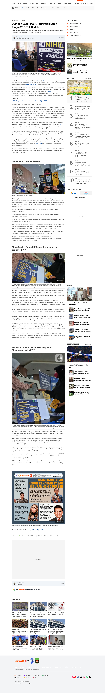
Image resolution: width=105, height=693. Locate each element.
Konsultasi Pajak (52, 7)
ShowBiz (31, 4)
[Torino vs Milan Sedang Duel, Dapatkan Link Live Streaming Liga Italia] (71, 372)
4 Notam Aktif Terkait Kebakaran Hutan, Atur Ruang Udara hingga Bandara (81, 154)
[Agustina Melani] (14, 38)
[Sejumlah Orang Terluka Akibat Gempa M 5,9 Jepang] (79, 294)
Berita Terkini (73, 344)
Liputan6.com (26, 681)
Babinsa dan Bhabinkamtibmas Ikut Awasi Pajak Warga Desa (20, 631)
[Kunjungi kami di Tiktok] (90, 677)
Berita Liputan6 (38, 530)
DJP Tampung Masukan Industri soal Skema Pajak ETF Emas (31, 101)
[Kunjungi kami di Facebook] (78, 677)
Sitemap (56, 667)
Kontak (16, 667)
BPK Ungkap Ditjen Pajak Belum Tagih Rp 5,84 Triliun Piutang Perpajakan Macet (56, 631)
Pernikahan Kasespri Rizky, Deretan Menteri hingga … (82, 386)
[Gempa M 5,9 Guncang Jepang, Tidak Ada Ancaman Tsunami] (71, 323)
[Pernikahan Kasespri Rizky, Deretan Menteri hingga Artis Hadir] (71, 386)
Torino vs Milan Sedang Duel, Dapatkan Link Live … (82, 372)
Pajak (39, 81)
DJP (43, 81)
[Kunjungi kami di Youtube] (75, 677)
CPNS (58, 7)
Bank (29, 7)
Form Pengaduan (64, 667)
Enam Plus (84, 4)
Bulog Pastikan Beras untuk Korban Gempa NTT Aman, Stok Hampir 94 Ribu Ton (82, 108)
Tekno (60, 4)
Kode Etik (36, 667)
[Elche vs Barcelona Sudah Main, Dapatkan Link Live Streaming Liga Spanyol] (79, 354)
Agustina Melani (22, 36)
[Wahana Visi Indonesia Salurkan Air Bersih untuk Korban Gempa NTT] (71, 330)
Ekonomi (24, 7)
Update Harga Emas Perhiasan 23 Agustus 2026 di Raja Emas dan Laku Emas (82, 164)
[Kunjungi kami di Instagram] (84, 677)
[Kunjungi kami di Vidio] (73, 677)
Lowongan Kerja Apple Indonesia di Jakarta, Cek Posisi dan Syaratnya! (79, 59)
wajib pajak (38, 143)
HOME (14, 4)
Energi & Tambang (41, 7)
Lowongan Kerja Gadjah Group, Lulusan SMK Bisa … (81, 65)
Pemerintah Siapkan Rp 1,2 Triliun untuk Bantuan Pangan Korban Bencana (82, 99)
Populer (70, 78)
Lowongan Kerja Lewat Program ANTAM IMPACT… (81, 71)
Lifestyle (44, 4)
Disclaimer (29, 667)
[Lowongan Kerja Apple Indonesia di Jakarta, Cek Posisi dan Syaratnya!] (79, 50)
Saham (34, 7)
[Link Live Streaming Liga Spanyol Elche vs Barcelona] (71, 393)
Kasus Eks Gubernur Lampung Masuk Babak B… (82, 379)
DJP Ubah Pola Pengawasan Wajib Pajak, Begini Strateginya (38, 631)
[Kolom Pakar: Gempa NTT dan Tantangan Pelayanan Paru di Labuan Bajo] (71, 309)
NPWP (35, 84)
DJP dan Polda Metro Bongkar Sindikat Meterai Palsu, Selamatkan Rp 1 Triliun (19, 614)
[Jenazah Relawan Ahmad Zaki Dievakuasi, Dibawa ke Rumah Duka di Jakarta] (71, 337)
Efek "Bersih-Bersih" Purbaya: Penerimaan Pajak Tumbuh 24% (19, 648)
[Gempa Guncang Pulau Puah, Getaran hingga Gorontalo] (71, 316)
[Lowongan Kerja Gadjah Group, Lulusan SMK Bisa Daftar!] (69, 65)
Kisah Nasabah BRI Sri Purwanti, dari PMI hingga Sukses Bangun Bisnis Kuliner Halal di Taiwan (83, 126)
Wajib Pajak (28, 84)
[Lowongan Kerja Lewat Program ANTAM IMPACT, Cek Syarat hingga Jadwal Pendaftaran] (69, 71)
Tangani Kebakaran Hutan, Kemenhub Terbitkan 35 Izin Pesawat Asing (82, 172)
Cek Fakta (76, 4)
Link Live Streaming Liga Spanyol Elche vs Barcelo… (82, 393)
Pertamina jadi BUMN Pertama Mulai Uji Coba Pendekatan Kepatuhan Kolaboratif (36, 648)
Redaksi (22, 667)
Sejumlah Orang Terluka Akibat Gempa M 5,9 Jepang (79, 303)
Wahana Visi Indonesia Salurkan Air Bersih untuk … (82, 330)
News (19, 4)
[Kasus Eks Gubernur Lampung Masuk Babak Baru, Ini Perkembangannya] (71, 379)
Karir (81, 667)
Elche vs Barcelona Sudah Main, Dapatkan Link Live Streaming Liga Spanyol (78, 365)
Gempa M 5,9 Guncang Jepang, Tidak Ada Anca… (82, 323)
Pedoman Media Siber (46, 667)
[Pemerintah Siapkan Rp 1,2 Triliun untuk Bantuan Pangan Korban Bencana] (79, 87)
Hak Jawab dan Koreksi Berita (32, 669)
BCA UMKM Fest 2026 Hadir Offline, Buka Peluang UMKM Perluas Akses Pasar (82, 181)
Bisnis (25, 4)
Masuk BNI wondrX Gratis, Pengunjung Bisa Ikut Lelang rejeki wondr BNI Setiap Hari (82, 136)
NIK (61, 124)
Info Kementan (65, 7)
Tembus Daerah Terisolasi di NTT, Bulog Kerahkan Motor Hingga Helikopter (82, 117)
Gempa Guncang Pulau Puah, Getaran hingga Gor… (82, 316)
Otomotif (67, 4)
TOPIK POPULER (72, 20)
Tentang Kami (74, 667)
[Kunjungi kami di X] (81, 677)
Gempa (69, 285)
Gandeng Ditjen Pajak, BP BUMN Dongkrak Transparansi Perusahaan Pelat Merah (55, 648)
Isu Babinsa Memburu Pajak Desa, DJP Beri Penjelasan (56, 613)
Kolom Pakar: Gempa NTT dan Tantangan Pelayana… (82, 309)
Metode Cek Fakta (19, 669)
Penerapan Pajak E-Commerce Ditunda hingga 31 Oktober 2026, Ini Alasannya (37, 614)
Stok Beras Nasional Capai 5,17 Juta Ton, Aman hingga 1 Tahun (82, 145)
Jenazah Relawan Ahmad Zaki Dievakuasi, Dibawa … (82, 337)
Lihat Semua (88, 78)
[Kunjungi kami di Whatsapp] (87, 677)
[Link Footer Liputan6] (22, 661)
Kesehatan (52, 4)
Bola (37, 4)
